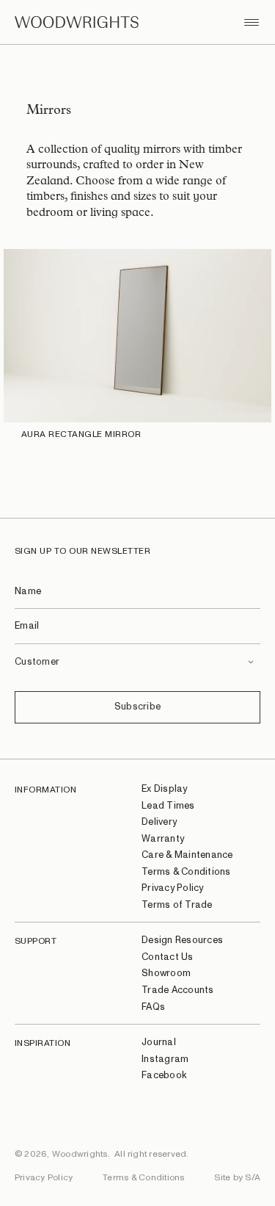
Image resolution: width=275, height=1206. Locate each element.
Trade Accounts (178, 990)
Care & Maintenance (187, 855)
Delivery (159, 822)
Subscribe (137, 707)
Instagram (165, 1059)
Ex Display (165, 789)
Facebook (164, 1075)
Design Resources (182, 940)
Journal (159, 1042)
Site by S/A (237, 1177)
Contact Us (168, 957)
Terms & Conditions (186, 872)
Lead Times (168, 806)
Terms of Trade (177, 905)
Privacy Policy (173, 888)
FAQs (153, 1007)
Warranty (163, 839)
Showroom (166, 973)
